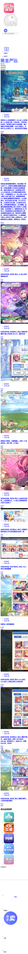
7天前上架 (6, 116)
